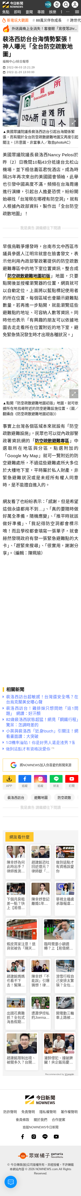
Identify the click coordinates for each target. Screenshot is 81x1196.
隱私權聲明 (47, 1111)
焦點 (5, 11)
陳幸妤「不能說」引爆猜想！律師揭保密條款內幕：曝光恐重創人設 (41, 980)
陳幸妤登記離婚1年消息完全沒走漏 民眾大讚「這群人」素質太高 (41, 901)
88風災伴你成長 (49, 20)
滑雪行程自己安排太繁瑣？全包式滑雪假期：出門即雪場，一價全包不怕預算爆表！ (65, 980)
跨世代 (75, 20)
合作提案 (58, 1119)
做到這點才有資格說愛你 (65, 866)
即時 (17, 11)
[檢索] (66, 4)
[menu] (77, 12)
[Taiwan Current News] (48, 4)
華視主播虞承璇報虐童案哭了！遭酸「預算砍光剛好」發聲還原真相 (65, 901)
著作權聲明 (69, 1111)
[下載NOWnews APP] (57, 4)
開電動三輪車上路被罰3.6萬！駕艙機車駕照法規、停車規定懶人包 (65, 1015)
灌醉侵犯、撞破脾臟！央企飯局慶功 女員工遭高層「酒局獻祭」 (59, 1060)
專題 (41, 11)
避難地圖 (41, 797)
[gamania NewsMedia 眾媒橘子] (40, 1155)
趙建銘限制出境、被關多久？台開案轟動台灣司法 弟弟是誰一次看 (21, 1060)
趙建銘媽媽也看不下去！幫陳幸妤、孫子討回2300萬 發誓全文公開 (16, 980)
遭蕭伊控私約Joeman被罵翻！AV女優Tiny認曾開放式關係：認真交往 (41, 1015)
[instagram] (33, 1136)
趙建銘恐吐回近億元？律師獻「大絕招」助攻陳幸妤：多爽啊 (41, 866)
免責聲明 (28, 1111)
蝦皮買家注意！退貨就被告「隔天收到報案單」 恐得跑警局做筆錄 (21, 946)
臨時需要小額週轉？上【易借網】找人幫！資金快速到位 (58, 946)
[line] (45, 1136)
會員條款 (22, 1119)
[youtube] (56, 1136)
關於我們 (40, 1119)
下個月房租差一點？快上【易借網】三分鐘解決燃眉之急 (16, 903)
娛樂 (52, 11)
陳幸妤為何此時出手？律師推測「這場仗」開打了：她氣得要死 (16, 866)
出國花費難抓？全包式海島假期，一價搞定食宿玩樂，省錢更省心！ (16, 1017)
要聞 (29, 11)
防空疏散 (64, 797)
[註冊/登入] (75, 4)
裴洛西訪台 (15, 797)
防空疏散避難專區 (52, 441)
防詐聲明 (10, 1111)
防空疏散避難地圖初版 (28, 276)
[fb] (22, 1136)
